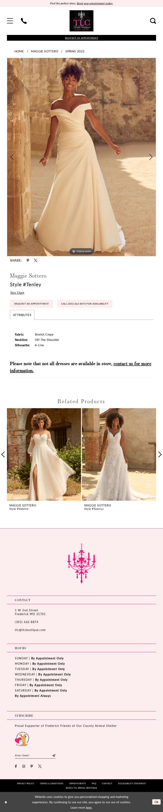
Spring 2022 (74, 51)
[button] (10, 21)
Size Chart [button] (17, 292)
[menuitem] (10, 21)
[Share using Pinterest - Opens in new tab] (28, 260)
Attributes (22, 315)
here (89, 807)
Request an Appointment (31, 303)
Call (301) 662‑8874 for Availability (84, 303)
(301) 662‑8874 (26, 622)
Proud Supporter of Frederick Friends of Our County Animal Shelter (66, 726)
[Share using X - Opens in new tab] (35, 260)
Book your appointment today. (95, 3)
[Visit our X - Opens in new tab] (40, 766)
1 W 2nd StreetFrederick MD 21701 (30, 612)
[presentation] (44, 454)
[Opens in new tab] (22, 738)
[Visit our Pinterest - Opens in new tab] (31, 766)
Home (19, 51)
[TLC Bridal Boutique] (81, 20)
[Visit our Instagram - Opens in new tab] (24, 766)
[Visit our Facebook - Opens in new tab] (16, 766)
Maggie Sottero (44, 51)
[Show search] (153, 21)
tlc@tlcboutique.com (30, 630)
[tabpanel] (81, 157)
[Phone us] (24, 21)
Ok (156, 802)
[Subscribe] (54, 755)
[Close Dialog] (5, 801)
